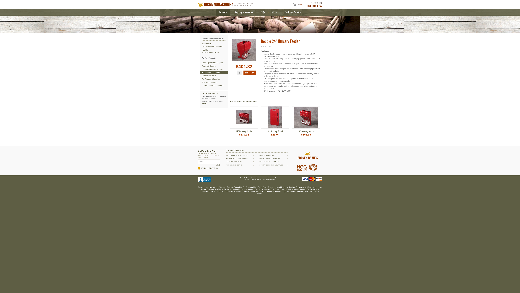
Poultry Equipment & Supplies (213, 86)
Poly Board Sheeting (209, 82)
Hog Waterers (221, 187)
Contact (277, 178)
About (274, 12)
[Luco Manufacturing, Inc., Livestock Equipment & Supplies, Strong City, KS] (204, 179)
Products (223, 12)
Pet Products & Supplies (211, 79)
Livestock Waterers (209, 76)
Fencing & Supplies (209, 66)
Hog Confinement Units (248, 187)
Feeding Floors (233, 187)
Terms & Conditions (267, 178)
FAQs (263, 12)
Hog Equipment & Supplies (212, 73)
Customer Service (293, 12)
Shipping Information (244, 12)
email (204, 104)
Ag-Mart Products (311, 187)
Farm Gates (262, 187)
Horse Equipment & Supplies (270, 191)
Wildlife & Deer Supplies (296, 189)
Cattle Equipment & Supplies (212, 63)
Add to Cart (250, 72)
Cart (299, 4)
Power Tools (213, 191)
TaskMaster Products (222, 189)
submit (218, 165)
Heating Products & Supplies (212, 69)
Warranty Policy (244, 178)
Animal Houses (274, 187)
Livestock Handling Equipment (292, 187)
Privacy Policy (255, 178)
